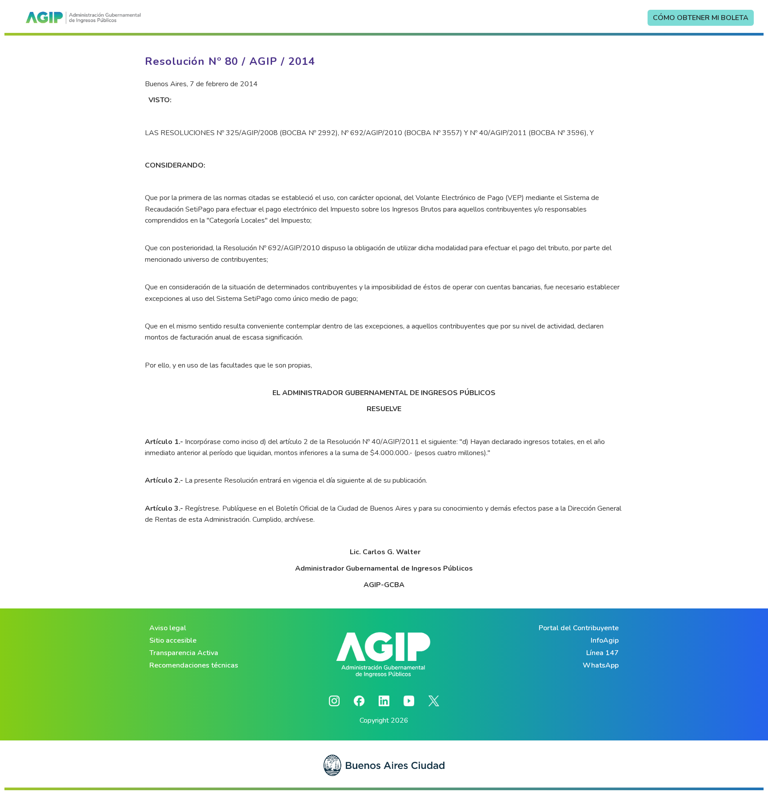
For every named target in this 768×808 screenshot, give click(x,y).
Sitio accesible (172, 640)
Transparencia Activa (183, 653)
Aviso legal (167, 628)
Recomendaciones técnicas (193, 665)
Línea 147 (602, 653)
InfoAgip (605, 640)
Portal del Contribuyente (579, 628)
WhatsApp (601, 665)
